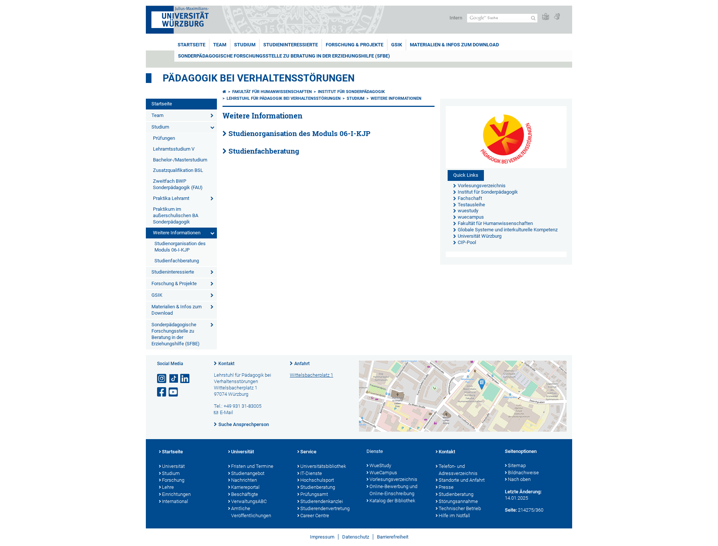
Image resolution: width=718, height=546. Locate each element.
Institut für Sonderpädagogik (351, 91)
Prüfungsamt (314, 494)
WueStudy (380, 465)
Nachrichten (244, 480)
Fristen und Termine (252, 466)
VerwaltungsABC (249, 501)
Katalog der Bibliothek (392, 500)
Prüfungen (164, 138)
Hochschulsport (317, 480)
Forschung (173, 480)
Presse (446, 487)
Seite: (511, 510)
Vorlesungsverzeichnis (393, 479)
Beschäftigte (244, 494)
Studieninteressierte (290, 44)
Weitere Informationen (176, 232)
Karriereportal (245, 487)
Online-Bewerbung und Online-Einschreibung (393, 490)
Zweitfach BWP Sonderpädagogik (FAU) (178, 184)
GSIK (396, 44)
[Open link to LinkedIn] (185, 378)
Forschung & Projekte (354, 44)
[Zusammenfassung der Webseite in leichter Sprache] (545, 17)
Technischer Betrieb (460, 508)
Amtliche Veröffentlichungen (251, 512)
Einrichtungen (176, 494)
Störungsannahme (458, 501)
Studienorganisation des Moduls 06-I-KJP (180, 247)
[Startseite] (224, 91)
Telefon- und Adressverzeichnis (458, 469)
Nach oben (519, 479)
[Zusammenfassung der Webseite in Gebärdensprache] (557, 17)
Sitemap (517, 465)
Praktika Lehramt (171, 198)
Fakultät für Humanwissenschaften (272, 91)
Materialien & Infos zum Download (454, 44)
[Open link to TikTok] (174, 378)
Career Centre (314, 515)
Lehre (168, 487)
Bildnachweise (523, 472)
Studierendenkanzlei (321, 501)
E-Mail (226, 412)
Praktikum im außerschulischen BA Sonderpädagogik (175, 215)
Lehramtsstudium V (173, 149)
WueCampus (383, 472)
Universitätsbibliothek (323, 466)
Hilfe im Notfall (454, 515)
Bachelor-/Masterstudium (180, 160)
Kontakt (226, 363)
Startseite (191, 44)
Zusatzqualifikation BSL (178, 170)
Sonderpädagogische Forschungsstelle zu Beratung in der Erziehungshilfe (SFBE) (284, 56)
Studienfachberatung (176, 260)
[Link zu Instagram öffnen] (162, 378)
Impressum (322, 537)
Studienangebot (247, 473)
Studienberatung (317, 487)
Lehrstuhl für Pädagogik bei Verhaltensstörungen (284, 98)
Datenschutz (355, 537)
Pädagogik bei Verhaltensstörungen (259, 78)
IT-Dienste (311, 473)
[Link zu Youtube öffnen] (174, 392)
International (175, 501)
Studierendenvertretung (325, 508)
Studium (244, 44)
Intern (455, 18)
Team (219, 44)
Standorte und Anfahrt (462, 480)
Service (308, 451)
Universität (173, 466)
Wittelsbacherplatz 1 (311, 375)
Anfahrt (302, 363)
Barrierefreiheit (392, 537)
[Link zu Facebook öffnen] (162, 392)
